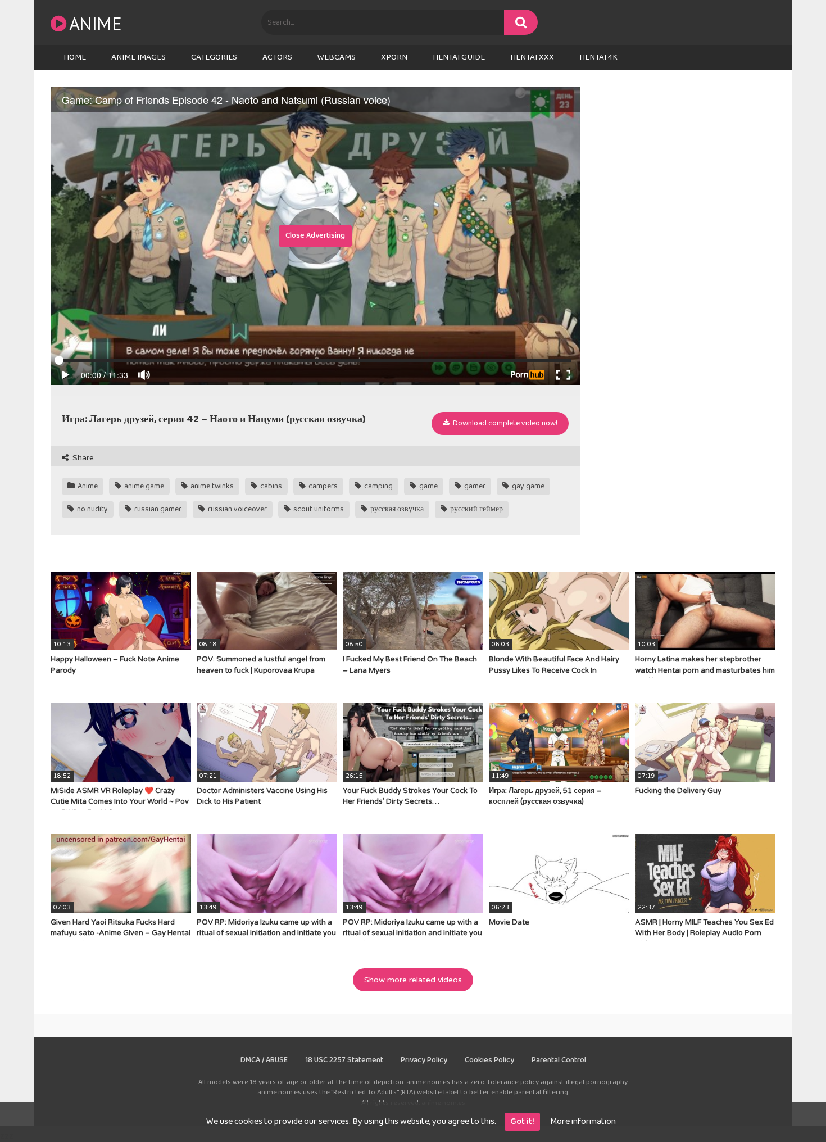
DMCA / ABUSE (264, 1060)
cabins (270, 486)
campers (322, 486)
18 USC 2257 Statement (344, 1060)
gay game (527, 486)
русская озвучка (396, 509)
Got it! (522, 1121)
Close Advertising (315, 235)
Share (82, 458)
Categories (214, 57)
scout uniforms (318, 509)
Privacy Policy (424, 1060)
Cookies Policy (489, 1060)
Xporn (394, 57)
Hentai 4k (598, 57)
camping (377, 486)
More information (583, 1121)
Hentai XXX (532, 57)
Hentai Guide (459, 57)
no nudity (91, 509)
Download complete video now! (504, 423)
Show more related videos (413, 980)
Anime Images (138, 57)
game (427, 486)
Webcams (336, 57)
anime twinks (211, 486)
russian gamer (157, 509)
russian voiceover (236, 509)
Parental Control (559, 1060)
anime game (143, 486)
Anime (95, 23)
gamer (473, 486)
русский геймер (475, 509)
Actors (277, 57)
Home (74, 57)
